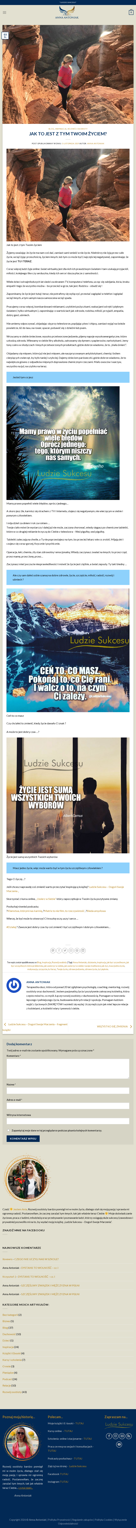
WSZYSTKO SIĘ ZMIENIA (112, 1026)
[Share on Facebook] (59, 950)
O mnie (6, 1366)
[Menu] (4, 12)
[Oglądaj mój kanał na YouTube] (119, 1444)
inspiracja (101, 962)
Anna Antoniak (95, 143)
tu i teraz (52, 969)
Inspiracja (61, 129)
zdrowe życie (91, 969)
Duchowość (9, 1334)
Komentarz (14, 1055)
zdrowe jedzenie (76, 969)
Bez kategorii (10, 1314)
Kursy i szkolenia (12, 1359)
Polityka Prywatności (59, 1519)
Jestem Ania (20, 1209)
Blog (51, 129)
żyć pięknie (103, 969)
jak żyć (105, 966)
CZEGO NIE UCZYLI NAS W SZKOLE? (36, 1259)
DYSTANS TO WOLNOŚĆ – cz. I (39, 1267)
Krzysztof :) (9, 1276)
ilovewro (7, 1259)
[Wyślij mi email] (122, 1436)
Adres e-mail (14, 1099)
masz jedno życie (117, 966)
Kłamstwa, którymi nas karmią (25, 910)
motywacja (32, 969)
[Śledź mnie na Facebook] (109, 1436)
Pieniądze (8, 1372)
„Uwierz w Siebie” (46, 898)
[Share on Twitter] (65, 950)
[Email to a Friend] (71, 950)
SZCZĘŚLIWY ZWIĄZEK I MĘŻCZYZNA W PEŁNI (50, 1285)
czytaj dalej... (25, 1487)
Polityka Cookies (104, 1519)
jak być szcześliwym (116, 962)
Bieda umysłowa (96, 910)
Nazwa (11, 1084)
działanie (92, 962)
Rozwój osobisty (77, 129)
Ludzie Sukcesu (78, 1466)
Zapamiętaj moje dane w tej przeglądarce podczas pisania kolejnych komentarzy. (57, 1130)
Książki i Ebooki (11, 1353)
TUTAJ (79, 1423)
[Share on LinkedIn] (83, 950)
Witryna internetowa (19, 1115)
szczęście (42, 969)
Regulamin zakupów (82, 1519)
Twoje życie (62, 969)
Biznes (6, 1321)
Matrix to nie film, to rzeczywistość (64, 910)
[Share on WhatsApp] (53, 950)
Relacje (6, 1385)
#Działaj (11, 927)
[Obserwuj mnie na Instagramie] (116, 1436)
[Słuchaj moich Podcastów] (129, 1436)
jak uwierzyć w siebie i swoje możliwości (82, 966)
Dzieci (6, 1340)
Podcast (7, 1379)
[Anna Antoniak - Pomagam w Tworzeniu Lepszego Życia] (68, 12)
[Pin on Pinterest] (77, 950)
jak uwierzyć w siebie (53, 966)
